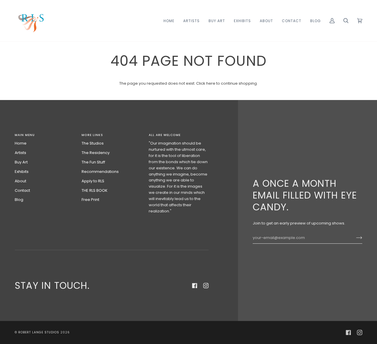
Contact (22, 190)
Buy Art (21, 162)
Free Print (90, 199)
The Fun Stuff (93, 162)
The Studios (93, 143)
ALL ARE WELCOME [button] (165, 135)
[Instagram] (206, 285)
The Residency (96, 152)
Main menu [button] (25, 135)
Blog (19, 199)
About (20, 181)
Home (21, 143)
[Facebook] (194, 285)
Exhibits (22, 171)
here (210, 83)
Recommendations (100, 171)
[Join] (354, 238)
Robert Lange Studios (38, 332)
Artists (20, 152)
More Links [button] (92, 135)
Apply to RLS (93, 181)
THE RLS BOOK (95, 190)
